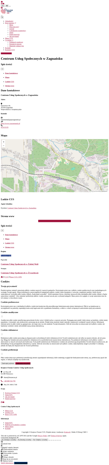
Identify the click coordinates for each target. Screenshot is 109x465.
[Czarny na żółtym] (58, 440)
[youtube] (3, 4)
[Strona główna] (2, 2)
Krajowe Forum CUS (12, 393)
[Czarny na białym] (56, 440)
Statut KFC (9, 395)
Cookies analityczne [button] (9, 312)
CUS (7, 277)
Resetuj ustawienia (21, 463)
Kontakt (8, 428)
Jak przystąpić (10, 397)
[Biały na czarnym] (51, 440)
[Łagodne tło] (60, 440)
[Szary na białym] (53, 440)
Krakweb (67, 432)
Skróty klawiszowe (7, 463)
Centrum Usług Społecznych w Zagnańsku (21, 208)
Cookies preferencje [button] (9, 350)
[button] (2, 316)
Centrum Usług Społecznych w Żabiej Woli (19, 264)
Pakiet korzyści (10, 399)
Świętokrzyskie (6, 256)
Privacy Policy (42, 436)
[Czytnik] (7, 6)
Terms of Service (56, 436)
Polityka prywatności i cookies (15, 425)
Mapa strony (9, 426)
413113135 (4, 127)
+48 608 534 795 (9, 381)
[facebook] (1, 4)
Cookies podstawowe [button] (10, 302)
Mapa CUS (7, 53)
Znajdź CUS (9, 412)
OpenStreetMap (97, 191)
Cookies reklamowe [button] (9, 330)
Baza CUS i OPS (16, 277)
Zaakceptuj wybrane (8, 363)
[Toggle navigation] (2, 17)
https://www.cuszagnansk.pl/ (10, 123)
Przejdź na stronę (56, 221)
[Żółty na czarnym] (10, 6)
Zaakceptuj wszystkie (23, 363)
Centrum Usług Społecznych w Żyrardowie (19, 273)
